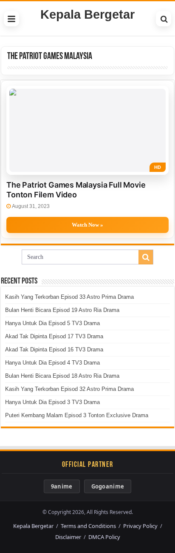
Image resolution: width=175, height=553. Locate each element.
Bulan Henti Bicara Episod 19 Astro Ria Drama (62, 310)
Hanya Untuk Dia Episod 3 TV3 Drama (52, 402)
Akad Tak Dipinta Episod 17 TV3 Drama (54, 336)
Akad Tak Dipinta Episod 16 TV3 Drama (54, 349)
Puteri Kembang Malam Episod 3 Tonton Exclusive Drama (76, 415)
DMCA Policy (104, 537)
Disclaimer (68, 537)
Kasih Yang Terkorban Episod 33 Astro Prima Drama (69, 297)
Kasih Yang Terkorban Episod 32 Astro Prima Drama (69, 389)
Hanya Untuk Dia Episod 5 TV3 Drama (52, 323)
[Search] (163, 18)
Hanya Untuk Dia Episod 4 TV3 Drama (52, 362)
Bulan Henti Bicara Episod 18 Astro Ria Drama (62, 376)
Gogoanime (107, 486)
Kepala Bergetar (87, 14)
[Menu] (11, 18)
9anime (62, 486)
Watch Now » (87, 225)
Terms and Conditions (88, 526)
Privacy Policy (140, 526)
